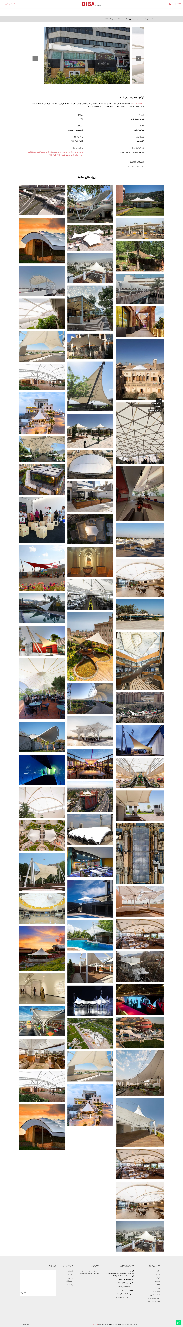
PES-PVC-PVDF (55, 155)
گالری (159, 399)
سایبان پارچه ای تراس (75, 152)
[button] (35, 58)
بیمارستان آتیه (137, 103)
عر (174, 3)
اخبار (158, 1284)
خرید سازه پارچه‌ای (154, 1298)
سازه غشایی (32, 152)
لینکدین (70, 1278)
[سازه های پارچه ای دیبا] (91, 4)
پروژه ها (145, 19)
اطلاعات (158, 406)
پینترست (70, 1284)
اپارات (71, 1288)
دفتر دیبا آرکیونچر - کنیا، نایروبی (89, 1273)
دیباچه (158, 1278)
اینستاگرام (70, 1281)
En (170, 4)
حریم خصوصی (25, 1325)
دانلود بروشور (10, 4)
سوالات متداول (155, 1295)
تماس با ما (156, 1291)
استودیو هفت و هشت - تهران (89, 1271)
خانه (153, 19)
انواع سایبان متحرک (153, 1301)
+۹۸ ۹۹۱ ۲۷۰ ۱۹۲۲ (123, 1290)
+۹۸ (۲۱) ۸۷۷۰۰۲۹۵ (123, 1287)
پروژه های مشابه (154, 410)
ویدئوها (157, 1288)
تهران (80, 155)
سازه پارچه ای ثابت (60, 152)
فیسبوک (70, 1271)
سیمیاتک (95, 1325)
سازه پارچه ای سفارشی (131, 19)
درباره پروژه (156, 403)
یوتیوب (70, 1274)
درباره (158, 1274)
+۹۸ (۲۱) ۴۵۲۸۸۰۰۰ (123, 1283)
